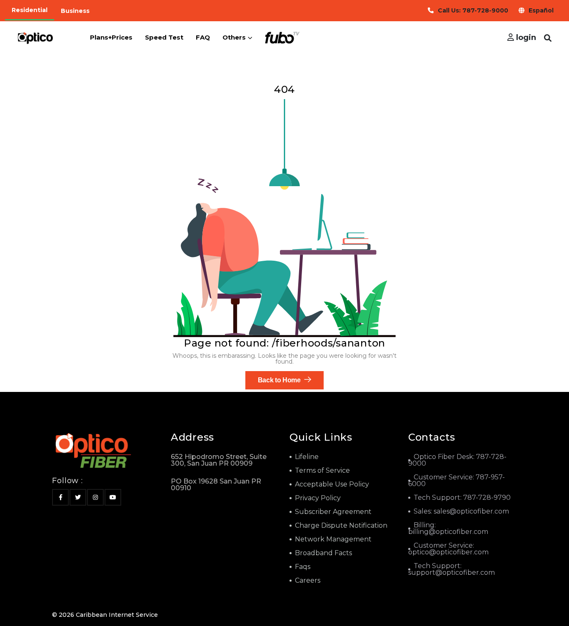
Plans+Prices (111, 37)
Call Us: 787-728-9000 (473, 10)
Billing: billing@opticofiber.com (448, 528)
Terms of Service (322, 470)
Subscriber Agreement (333, 512)
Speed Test (164, 37)
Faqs (302, 567)
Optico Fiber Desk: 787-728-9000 (457, 460)
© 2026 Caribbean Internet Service (105, 615)
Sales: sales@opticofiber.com (461, 511)
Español (541, 10)
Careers (307, 580)
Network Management (333, 539)
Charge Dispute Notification (341, 525)
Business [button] (75, 11)
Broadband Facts (323, 553)
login (525, 37)
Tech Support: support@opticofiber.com (451, 569)
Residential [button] (29, 10)
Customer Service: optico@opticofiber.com (448, 548)
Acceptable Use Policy (332, 484)
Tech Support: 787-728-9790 (462, 497)
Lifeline (307, 457)
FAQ (203, 37)
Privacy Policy (318, 498)
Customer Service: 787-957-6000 (456, 480)
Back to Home (280, 380)
